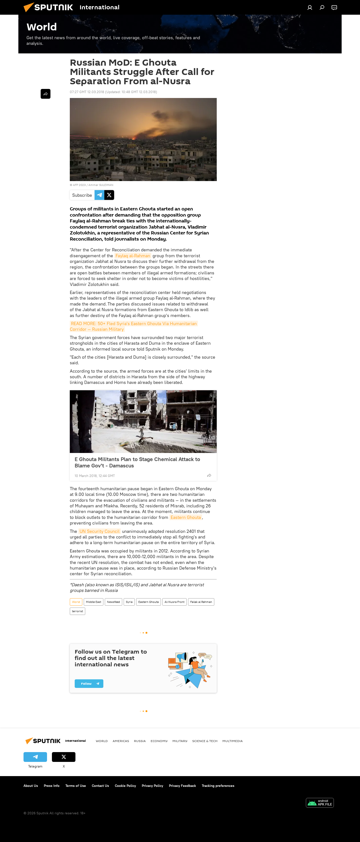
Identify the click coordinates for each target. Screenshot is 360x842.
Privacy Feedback (182, 785)
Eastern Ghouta (186, 517)
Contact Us (100, 785)
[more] (209, 475)
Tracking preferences (218, 785)
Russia (140, 741)
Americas (121, 741)
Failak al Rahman (201, 602)
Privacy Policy (152, 785)
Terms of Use (75, 785)
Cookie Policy (125, 785)
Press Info (52, 785)
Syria (129, 602)
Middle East (93, 602)
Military (179, 741)
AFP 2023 (79, 185)
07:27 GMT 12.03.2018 (87, 92)
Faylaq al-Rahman (133, 255)
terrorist (77, 611)
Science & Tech (204, 741)
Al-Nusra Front (174, 602)
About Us (31, 785)
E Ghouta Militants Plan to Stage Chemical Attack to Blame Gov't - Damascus (137, 462)
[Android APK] (319, 803)
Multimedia (232, 741)
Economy (159, 741)
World (76, 602)
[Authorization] (310, 7)
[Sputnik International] (50, 13)
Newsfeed (113, 602)
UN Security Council (100, 531)
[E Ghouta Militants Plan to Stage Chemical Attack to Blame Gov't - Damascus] (143, 421)
